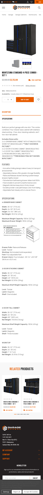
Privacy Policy (17, 487)
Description (6, 112)
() (40, 2)
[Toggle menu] (5, 7)
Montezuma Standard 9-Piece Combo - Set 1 (31, 403)
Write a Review (30, 86)
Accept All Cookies (31, 492)
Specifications (7, 119)
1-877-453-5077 (7, 437)
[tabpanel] (12, 393)
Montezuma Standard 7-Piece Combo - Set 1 (11, 403)
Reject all (16, 492)
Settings (6, 492)
